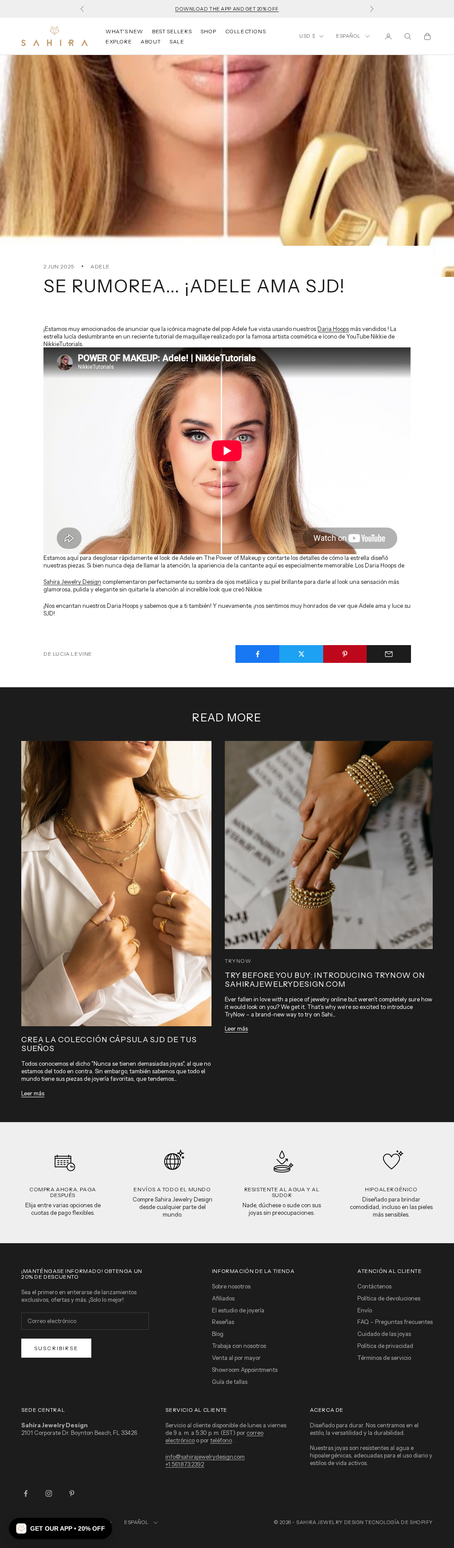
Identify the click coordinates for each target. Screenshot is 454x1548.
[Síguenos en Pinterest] (71, 1493)
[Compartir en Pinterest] (345, 654)
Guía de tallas (229, 1381)
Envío (364, 1310)
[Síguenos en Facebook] (25, 1493)
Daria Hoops (333, 328)
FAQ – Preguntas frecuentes (395, 1321)
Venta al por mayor (236, 1357)
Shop (208, 31)
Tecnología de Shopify (399, 1522)
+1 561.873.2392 (184, 1464)
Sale (176, 41)
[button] (60, 1528)
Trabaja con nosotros (239, 1345)
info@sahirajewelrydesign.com (205, 1456)
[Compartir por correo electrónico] (389, 654)
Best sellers (172, 31)
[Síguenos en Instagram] (48, 1493)
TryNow (238, 961)
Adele (100, 266)
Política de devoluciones (388, 1298)
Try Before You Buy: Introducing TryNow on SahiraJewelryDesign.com (325, 979)
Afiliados (223, 1298)
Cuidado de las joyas (384, 1333)
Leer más (32, 1093)
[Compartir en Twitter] (301, 654)
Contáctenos (374, 1286)
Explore (119, 41)
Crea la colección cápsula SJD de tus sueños (109, 1044)
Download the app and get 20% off (227, 9)
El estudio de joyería (238, 1310)
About (150, 41)
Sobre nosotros (231, 1286)
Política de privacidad (385, 1345)
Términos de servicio (384, 1357)
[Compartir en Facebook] (257, 654)
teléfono (221, 1440)
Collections (245, 31)
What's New (124, 31)
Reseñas (223, 1321)
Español (348, 36)
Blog (217, 1333)
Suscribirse (56, 1348)
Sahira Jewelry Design (72, 581)
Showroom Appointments (245, 1369)
